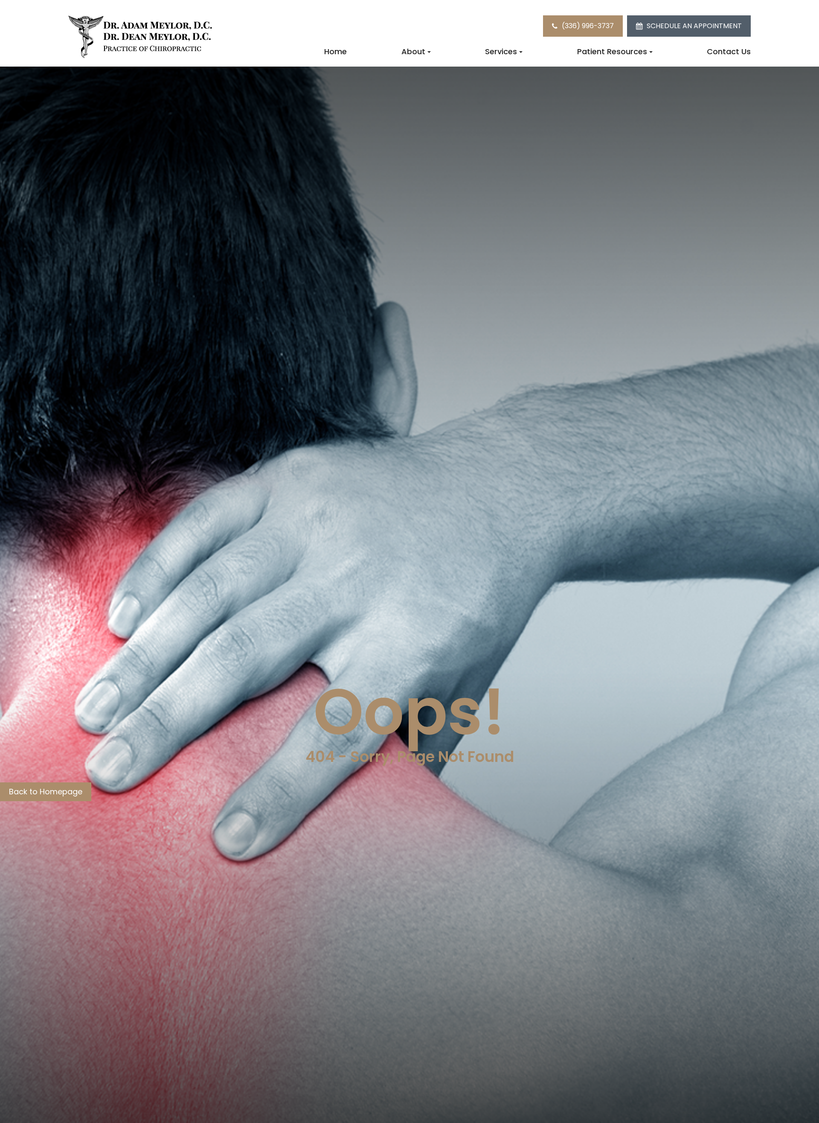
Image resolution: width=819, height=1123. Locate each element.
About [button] (413, 51)
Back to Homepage (45, 791)
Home (335, 51)
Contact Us (729, 51)
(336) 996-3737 (588, 26)
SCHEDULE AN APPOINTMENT (694, 26)
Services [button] (501, 51)
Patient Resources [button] (612, 51)
